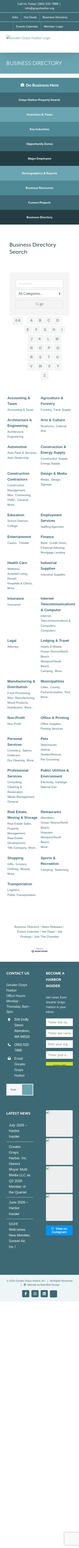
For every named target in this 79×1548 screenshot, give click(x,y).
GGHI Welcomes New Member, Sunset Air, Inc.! (20, 1235)
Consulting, (14, 782)
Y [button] (58, 366)
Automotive (17, 447)
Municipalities (52, 681)
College (12, 526)
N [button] (31, 348)
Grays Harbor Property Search (39, 99)
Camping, (47, 671)
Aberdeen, (48, 817)
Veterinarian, (49, 744)
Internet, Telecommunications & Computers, (56, 620)
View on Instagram (59, 1230)
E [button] (28, 329)
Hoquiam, (47, 832)
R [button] (31, 357)
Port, (68, 692)
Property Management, (16, 831)
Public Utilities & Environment (55, 773)
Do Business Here (42, 85)
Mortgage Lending (53, 552)
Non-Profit (16, 718)
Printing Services (52, 728)
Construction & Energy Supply (53, 450)
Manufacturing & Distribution (21, 684)
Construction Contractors (18, 476)
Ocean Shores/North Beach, (54, 654)
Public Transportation (21, 895)
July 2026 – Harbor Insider (18, 1131)
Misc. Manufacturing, (21, 697)
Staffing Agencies (52, 526)
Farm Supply (62, 409)
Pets (44, 739)
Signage (46, 484)
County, (55, 687)
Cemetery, (14, 750)
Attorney (13, 646)
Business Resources (40, 188)
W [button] (40, 366)
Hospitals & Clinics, (20, 583)
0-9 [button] (17, 320)
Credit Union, (58, 543)
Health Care (17, 563)
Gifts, (10, 864)
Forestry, (46, 409)
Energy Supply (50, 463)
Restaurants (51, 812)
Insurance (15, 598)
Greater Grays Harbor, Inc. (31, 1280)
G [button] (45, 329)
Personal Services (14, 741)
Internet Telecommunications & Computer (58, 604)
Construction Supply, (54, 458)
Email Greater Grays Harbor (19, 1067)
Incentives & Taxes (40, 114)
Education (15, 515)
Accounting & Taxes (18, 401)
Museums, (48, 426)
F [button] (36, 329)
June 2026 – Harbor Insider (18, 1208)
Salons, (27, 750)
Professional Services (17, 773)
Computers (48, 630)
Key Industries (40, 129)
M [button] (57, 339)
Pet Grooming (50, 759)
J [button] (31, 339)
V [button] (31, 366)
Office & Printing (55, 718)
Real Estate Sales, (19, 823)
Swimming (61, 869)
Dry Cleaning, (16, 760)
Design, (56, 479)
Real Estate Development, (16, 840)
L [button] (48, 339)
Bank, (44, 543)
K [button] (40, 339)
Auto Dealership (18, 457)
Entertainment (19, 537)
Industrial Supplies (49, 566)
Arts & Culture (53, 420)
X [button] (49, 366)
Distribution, (15, 707)
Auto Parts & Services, (22, 452)
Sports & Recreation (50, 861)
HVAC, (11, 500)
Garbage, (61, 782)
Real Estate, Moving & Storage (22, 815)
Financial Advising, (53, 547)
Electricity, (47, 782)
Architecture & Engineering (19, 423)
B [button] (40, 320)
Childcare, (14, 755)
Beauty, (25, 869)
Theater (24, 543)
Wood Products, (18, 702)
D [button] (57, 320)
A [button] (31, 320)
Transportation (19, 884)
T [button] (49, 357)
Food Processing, (19, 693)
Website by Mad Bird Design (43, 1284)
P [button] (49, 348)
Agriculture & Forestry (52, 401)
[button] (59, 1123)
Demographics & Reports (39, 173)
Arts (43, 431)
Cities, (45, 687)
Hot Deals (48, 931)
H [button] (54, 329)
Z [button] (45, 375)
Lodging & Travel (55, 641)
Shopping (15, 858)
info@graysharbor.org (39, 8)
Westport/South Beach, (51, 664)
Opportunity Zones (39, 144)
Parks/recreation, (52, 692)
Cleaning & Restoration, (15, 789)
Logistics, (13, 890)
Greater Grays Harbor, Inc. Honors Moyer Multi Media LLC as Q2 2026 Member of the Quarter (20, 1169)
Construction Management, (16, 488)
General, (23, 500)
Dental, (12, 578)
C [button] (49, 320)
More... (12, 504)
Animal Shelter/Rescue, (51, 752)
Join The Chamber (46, 936)
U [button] (57, 357)
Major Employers (39, 158)
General (12, 801)
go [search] (41, 304)
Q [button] (57, 348)
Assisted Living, (17, 573)
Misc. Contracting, (19, 495)
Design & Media (54, 474)
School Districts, (18, 520)
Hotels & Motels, (51, 646)
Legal (11, 641)
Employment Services (51, 518)
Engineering (15, 436)
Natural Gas (49, 787)
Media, (45, 479)
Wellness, (13, 569)
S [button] (40, 357)
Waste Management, (21, 796)
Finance (47, 537)
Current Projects (39, 202)
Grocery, (21, 864)
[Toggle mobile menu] (71, 40)
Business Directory (39, 217)
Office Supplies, (51, 723)
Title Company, (17, 847)
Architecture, (15, 431)
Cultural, (61, 426)
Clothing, (13, 869)
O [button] (40, 348)
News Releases (52, 926)
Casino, (12, 543)
